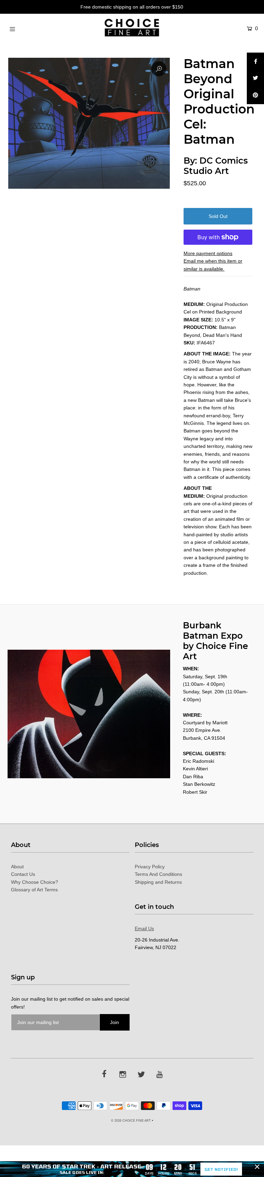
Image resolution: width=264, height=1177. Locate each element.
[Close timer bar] (257, 1166)
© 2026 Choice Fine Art (131, 1120)
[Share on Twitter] (255, 78)
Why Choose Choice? (34, 882)
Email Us (144, 928)
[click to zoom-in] (158, 68)
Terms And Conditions (158, 874)
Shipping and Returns (158, 882)
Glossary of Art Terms (34, 889)
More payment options (208, 253)
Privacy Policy (150, 866)
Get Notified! (221, 1169)
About (17, 866)
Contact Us (23, 874)
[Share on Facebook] (255, 61)
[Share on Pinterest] (255, 95)
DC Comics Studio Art (216, 165)
